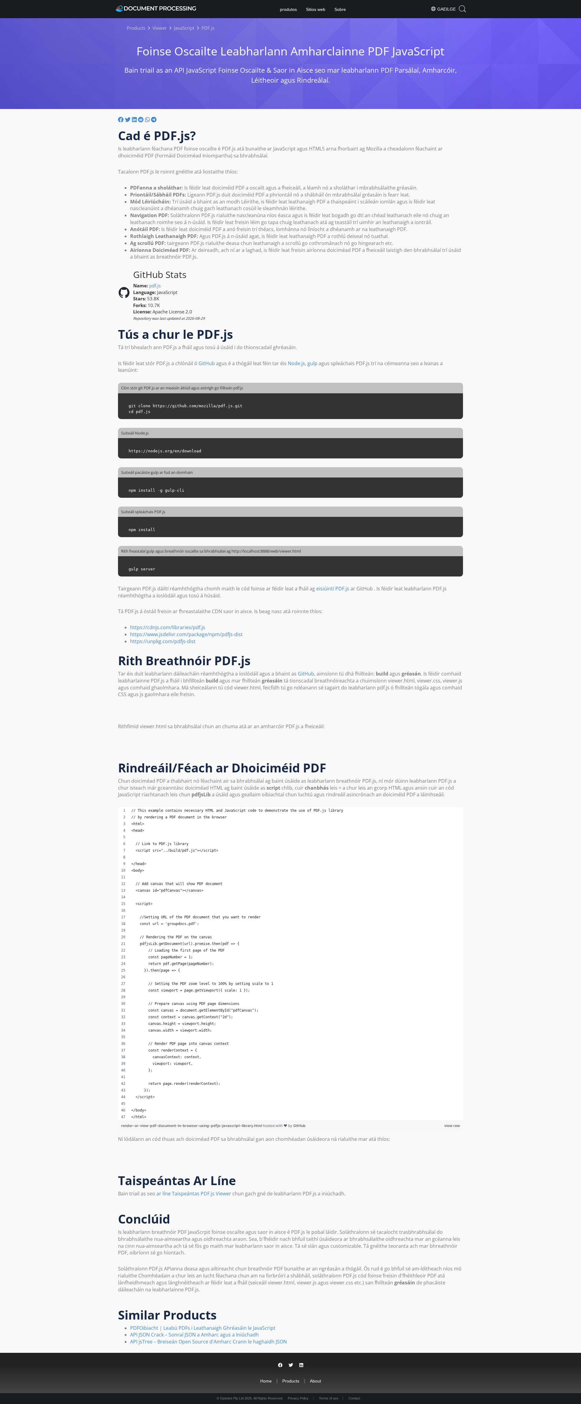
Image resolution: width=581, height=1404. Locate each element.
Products (290, 1381)
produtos (288, 9)
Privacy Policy (298, 1398)
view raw (452, 1125)
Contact (354, 1398)
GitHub (207, 363)
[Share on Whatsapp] (147, 120)
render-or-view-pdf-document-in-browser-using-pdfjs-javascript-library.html (192, 1125)
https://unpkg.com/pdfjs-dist (162, 641)
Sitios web (315, 9)
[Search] (462, 9)
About (315, 1381)
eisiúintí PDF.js (332, 588)
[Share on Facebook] (121, 120)
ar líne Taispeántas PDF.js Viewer (193, 1193)
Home (266, 1381)
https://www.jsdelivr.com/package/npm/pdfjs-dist (186, 634)
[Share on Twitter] (128, 120)
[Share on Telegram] (153, 120)
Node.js (296, 363)
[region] (290, 963)
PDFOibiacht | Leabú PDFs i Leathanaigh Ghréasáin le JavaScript (202, 1328)
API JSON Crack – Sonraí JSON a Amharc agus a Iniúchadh (194, 1334)
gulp (312, 363)
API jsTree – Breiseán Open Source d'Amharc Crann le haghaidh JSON (208, 1341)
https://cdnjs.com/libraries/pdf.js (167, 627)
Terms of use (328, 1398)
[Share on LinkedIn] (134, 120)
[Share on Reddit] (141, 120)
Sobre (340, 9)
